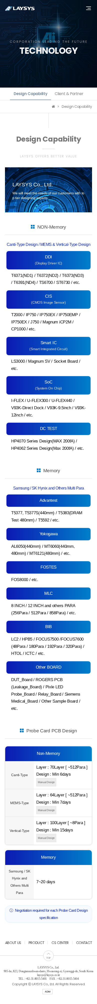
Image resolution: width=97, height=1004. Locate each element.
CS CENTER (60, 942)
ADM (47, 991)
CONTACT (84, 942)
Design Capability (30, 93)
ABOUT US (13, 942)
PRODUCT (36, 942)
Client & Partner (69, 93)
